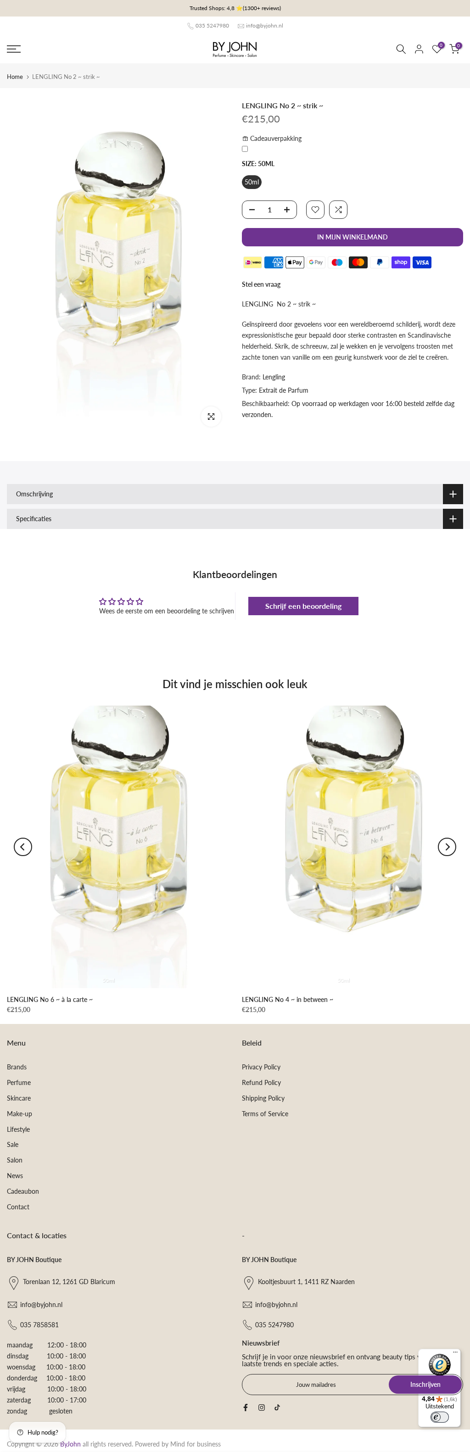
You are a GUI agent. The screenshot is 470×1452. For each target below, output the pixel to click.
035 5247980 (212, 25)
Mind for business (195, 1444)
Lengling (274, 377)
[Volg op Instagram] (261, 1407)
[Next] (447, 847)
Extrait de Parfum (283, 390)
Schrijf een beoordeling (303, 605)
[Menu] (455, 1354)
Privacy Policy (261, 1067)
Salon (14, 1160)
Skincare (19, 1098)
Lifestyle (18, 1129)
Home (15, 76)
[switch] (440, 1417)
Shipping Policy (263, 1098)
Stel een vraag (261, 284)
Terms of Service (265, 1114)
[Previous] (23, 847)
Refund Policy (261, 1082)
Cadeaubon (23, 1191)
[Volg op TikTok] (277, 1407)
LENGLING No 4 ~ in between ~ (287, 999)
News (15, 1175)
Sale (12, 1144)
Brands (17, 1067)
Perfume (19, 1082)
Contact (18, 1207)
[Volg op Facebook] (245, 1407)
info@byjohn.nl (264, 25)
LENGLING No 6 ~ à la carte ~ (50, 999)
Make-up (19, 1114)
